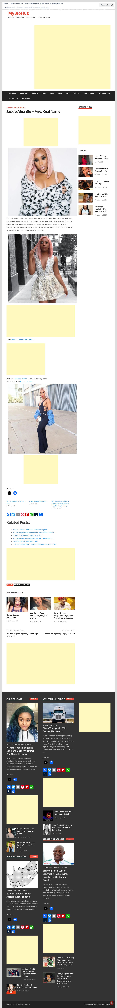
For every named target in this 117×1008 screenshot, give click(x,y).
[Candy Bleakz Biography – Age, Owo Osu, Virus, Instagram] (64, 610)
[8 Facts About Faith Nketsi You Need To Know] (11, 829)
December (26, 98)
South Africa (28, 744)
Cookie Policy (45, 8)
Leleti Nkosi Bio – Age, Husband (101, 195)
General (16, 107)
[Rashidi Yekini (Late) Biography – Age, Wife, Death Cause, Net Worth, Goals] (49, 958)
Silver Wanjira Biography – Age (101, 157)
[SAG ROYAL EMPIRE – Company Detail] (48, 812)
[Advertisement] (72, 41)
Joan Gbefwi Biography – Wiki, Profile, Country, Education (62, 827)
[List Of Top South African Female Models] (11, 985)
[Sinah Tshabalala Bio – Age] (85, 181)
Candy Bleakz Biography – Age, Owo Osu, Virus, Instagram (63, 615)
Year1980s (25, 584)
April (44, 93)
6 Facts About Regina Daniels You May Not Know (26, 844)
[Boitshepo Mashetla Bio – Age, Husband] (85, 207)
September (89, 93)
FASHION (17, 584)
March (35, 93)
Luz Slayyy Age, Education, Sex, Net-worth (39, 615)
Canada (45, 725)
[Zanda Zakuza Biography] (17, 612)
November (13, 98)
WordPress (97, 1004)
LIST (15, 890)
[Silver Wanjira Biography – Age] (85, 156)
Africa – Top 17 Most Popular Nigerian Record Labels (29, 972)
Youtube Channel (20, 378)
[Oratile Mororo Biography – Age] (85, 169)
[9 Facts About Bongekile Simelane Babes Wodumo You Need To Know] (22, 742)
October (102, 93)
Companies (53, 725)
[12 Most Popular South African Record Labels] (22, 888)
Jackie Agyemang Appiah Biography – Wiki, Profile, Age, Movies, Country (60, 503)
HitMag (107, 1004)
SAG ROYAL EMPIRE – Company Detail (64, 812)
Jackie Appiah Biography (37, 501)
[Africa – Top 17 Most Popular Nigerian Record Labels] (14, 969)
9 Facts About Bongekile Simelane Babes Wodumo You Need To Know (20, 750)
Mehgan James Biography (22, 339)
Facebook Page (26, 381)
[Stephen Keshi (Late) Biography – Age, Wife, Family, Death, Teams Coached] (58, 865)
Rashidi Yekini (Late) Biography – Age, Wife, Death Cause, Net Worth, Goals (65, 961)
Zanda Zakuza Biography (13, 616)
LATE (58, 867)
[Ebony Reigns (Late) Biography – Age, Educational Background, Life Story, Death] (49, 974)
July (68, 93)
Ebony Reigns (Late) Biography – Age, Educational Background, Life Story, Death (65, 978)
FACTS (9, 744)
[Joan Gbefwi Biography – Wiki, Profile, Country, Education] (47, 825)
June (60, 93)
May (52, 93)
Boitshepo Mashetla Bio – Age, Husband (100, 208)
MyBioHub (18, 13)
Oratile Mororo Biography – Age (101, 169)
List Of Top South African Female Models (27, 986)
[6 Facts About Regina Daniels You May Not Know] (11, 843)
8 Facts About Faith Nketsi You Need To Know (25, 831)
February (24, 93)
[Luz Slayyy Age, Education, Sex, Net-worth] (40, 610)
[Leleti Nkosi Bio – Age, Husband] (85, 194)
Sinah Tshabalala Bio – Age (101, 182)
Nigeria (22, 107)
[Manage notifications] (111, 1003)
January (12, 93)
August (77, 93)
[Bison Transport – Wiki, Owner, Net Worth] (58, 723)
